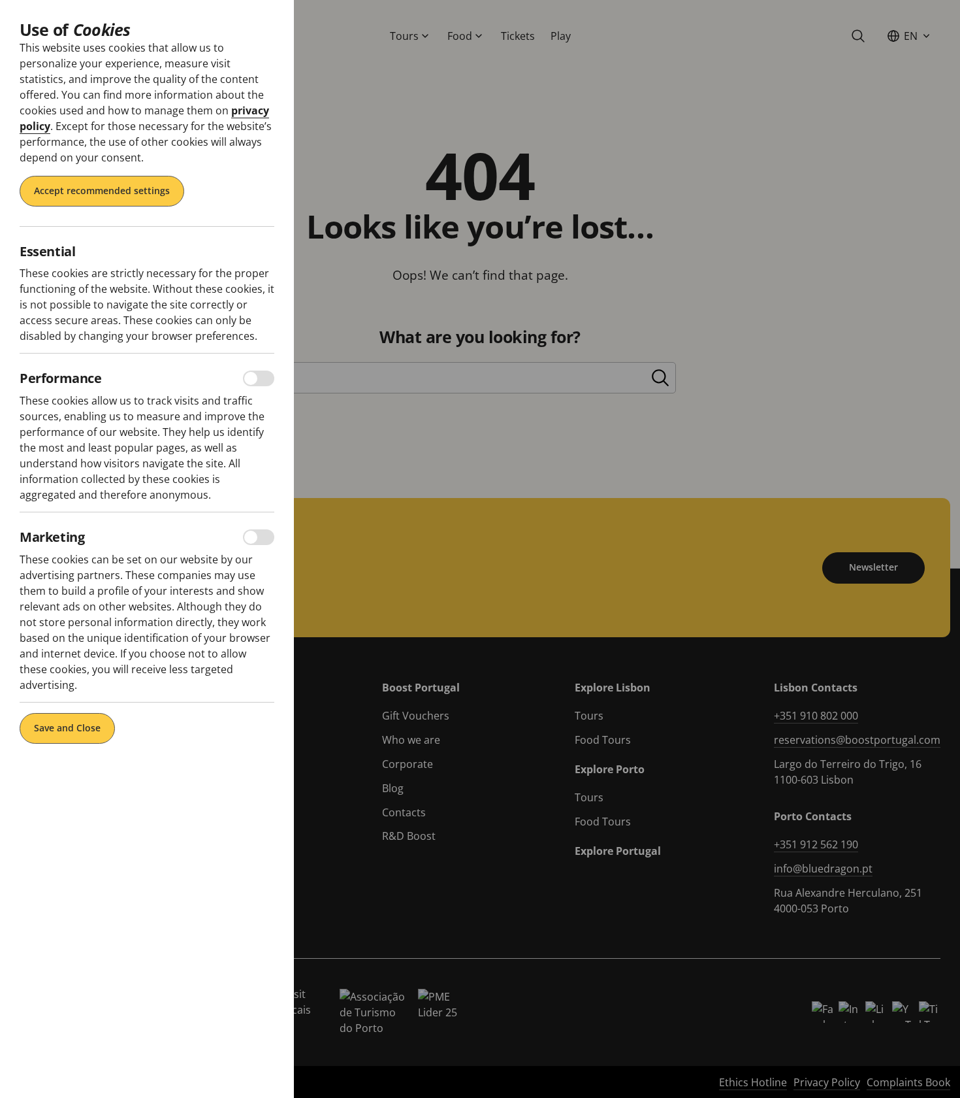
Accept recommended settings (102, 190)
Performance (61, 378)
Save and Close (67, 728)
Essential (47, 251)
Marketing (52, 537)
